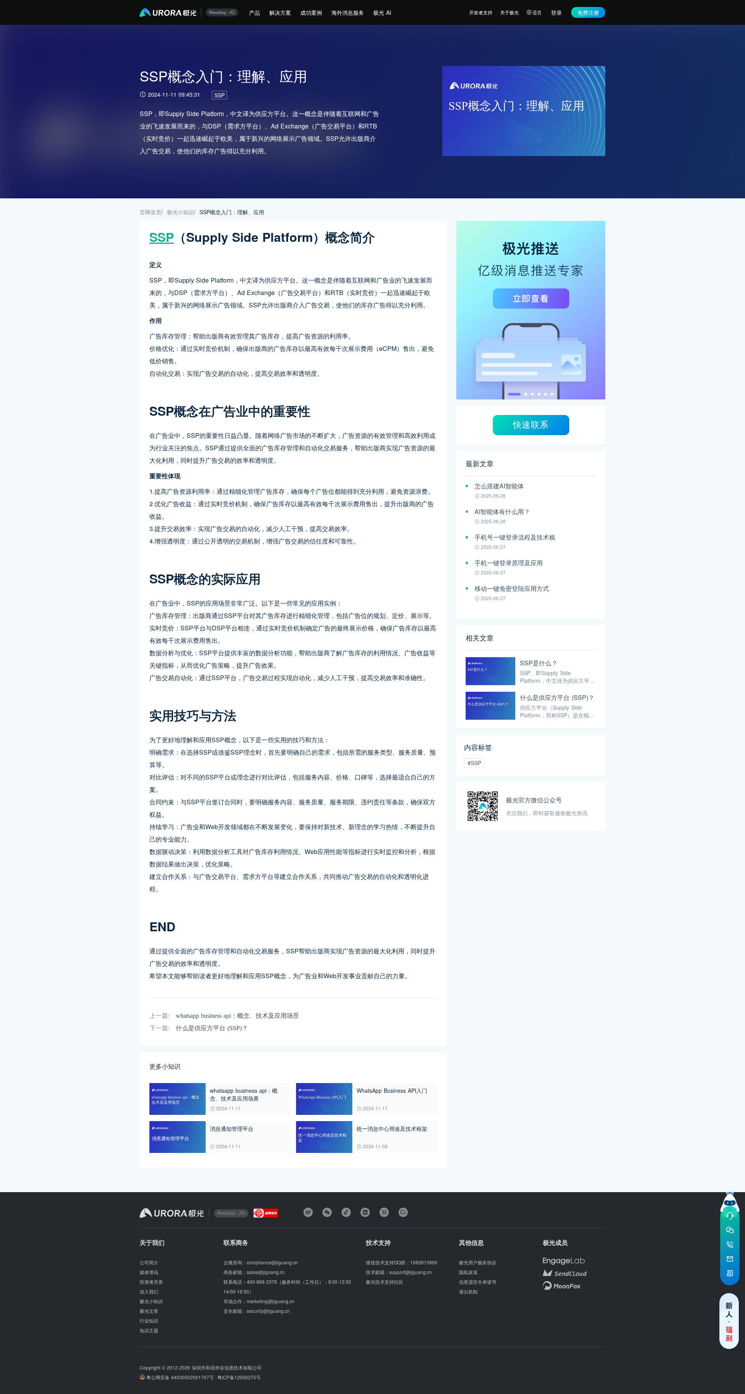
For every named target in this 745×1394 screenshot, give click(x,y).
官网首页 (150, 212)
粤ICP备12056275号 (239, 1377)
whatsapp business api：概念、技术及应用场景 (237, 1015)
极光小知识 (180, 212)
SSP (219, 95)
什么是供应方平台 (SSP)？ (212, 1028)
